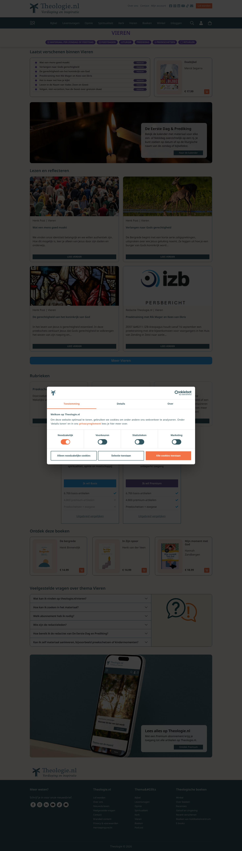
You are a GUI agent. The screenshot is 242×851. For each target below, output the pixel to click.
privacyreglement (90, 423)
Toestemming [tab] (72, 403)
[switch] (102, 442)
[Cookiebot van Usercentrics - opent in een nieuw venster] (177, 393)
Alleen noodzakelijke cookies (73, 455)
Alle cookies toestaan (168, 455)
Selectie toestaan (121, 455)
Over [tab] (170, 403)
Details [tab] (121, 403)
